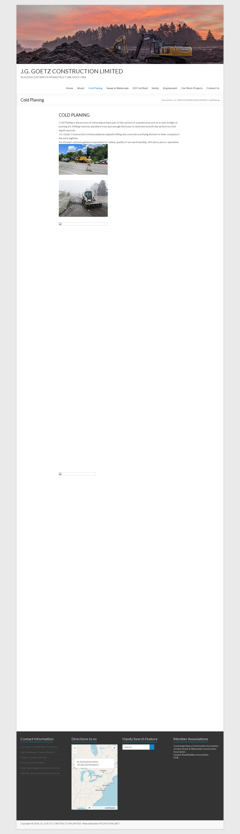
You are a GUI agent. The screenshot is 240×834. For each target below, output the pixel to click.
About (80, 88)
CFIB (175, 757)
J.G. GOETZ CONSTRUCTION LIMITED (72, 71)
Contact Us (213, 88)
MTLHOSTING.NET (109, 823)
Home (69, 88)
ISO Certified (140, 88)
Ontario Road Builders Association (190, 754)
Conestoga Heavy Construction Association (195, 745)
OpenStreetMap (97, 808)
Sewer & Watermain (118, 88)
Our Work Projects (192, 88)
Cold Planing (95, 88)
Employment (170, 88)
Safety (155, 88)
